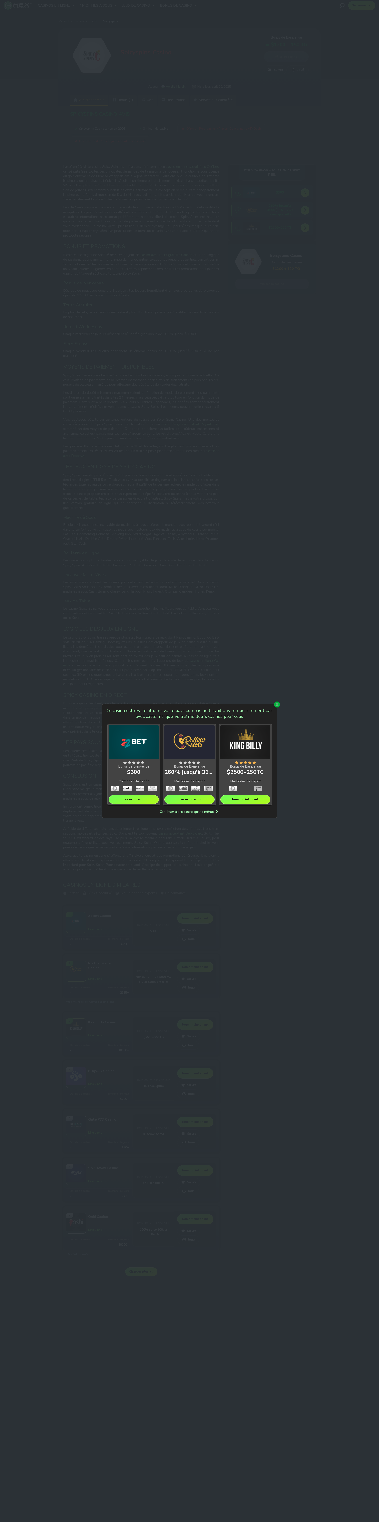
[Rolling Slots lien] (189, 742)
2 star (129, 763)
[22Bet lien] (134, 742)
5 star (143, 763)
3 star (134, 763)
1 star (125, 763)
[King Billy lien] (245, 742)
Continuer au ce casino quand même (187, 812)
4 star (138, 763)
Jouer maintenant (133, 799)
